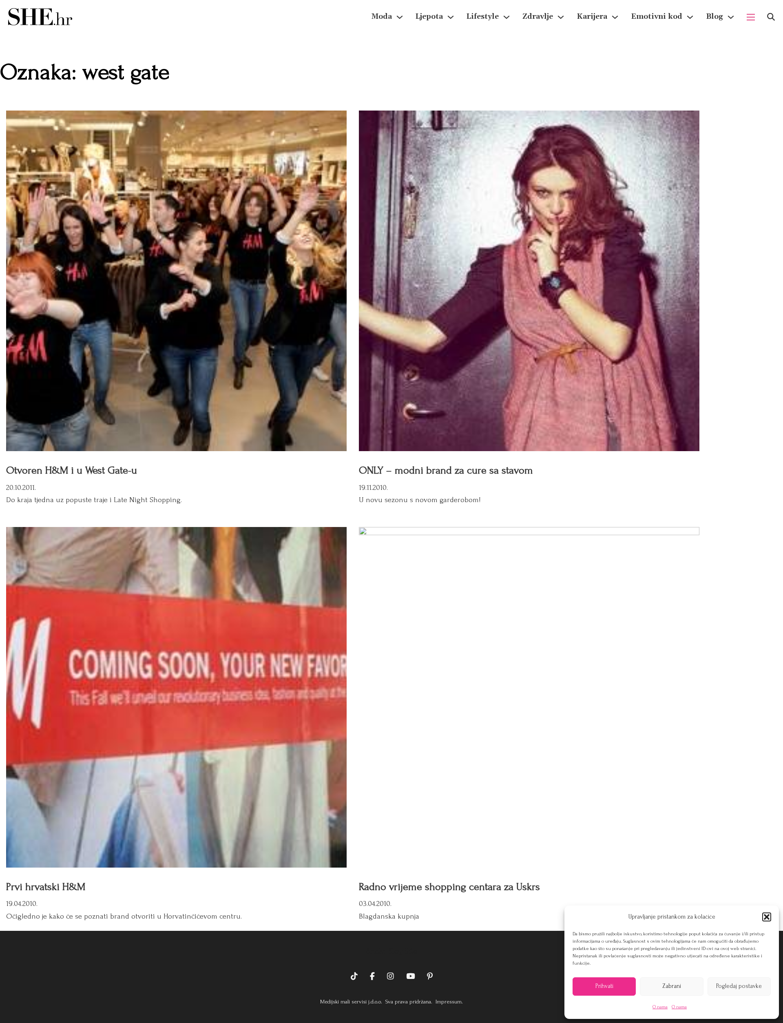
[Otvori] (771, 17)
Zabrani (671, 986)
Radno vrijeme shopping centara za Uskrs (449, 887)
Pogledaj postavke (739, 986)
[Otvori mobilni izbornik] (751, 17)
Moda (382, 16)
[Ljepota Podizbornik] (450, 17)
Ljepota (429, 16)
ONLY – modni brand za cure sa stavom (446, 470)
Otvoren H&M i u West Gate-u (71, 470)
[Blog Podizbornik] (730, 17)
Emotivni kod (656, 16)
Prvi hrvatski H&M (45, 887)
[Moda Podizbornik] (399, 17)
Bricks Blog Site (391, 951)
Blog (714, 16)
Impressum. (448, 1002)
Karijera (592, 16)
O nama (660, 1007)
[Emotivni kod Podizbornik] (690, 17)
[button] (767, 917)
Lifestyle (483, 16)
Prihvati (604, 986)
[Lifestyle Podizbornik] (506, 17)
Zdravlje (537, 16)
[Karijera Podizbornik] (615, 17)
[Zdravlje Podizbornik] (560, 17)
